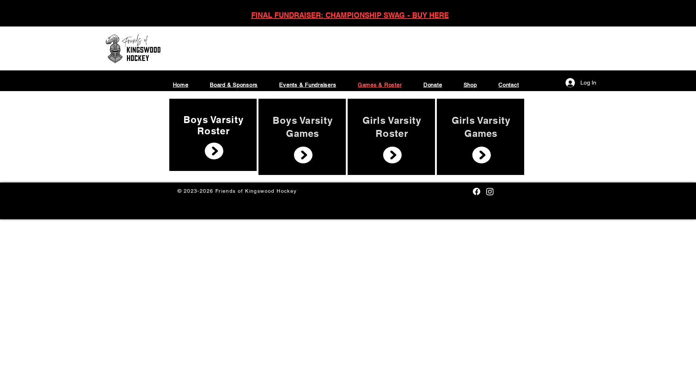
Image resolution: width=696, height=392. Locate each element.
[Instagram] (490, 191)
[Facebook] (476, 191)
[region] (213, 135)
